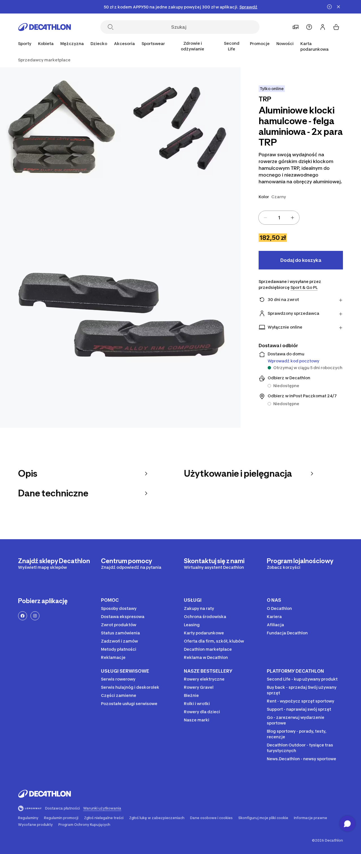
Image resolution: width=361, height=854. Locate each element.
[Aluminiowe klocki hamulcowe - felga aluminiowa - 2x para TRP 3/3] (120, 308)
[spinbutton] (279, 217)
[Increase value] (292, 217)
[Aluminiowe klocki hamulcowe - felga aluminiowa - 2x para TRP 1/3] (180, 127)
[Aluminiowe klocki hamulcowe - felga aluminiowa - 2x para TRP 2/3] (60, 127)
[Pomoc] (309, 27)
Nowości (285, 43)
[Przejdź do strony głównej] (44, 27)
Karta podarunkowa (314, 46)
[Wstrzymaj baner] (329, 6)
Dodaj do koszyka (300, 260)
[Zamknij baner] (338, 6)
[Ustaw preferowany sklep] (295, 27)
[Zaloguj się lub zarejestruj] (322, 27)
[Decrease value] (265, 217)
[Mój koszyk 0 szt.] (336, 27)
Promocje (260, 43)
